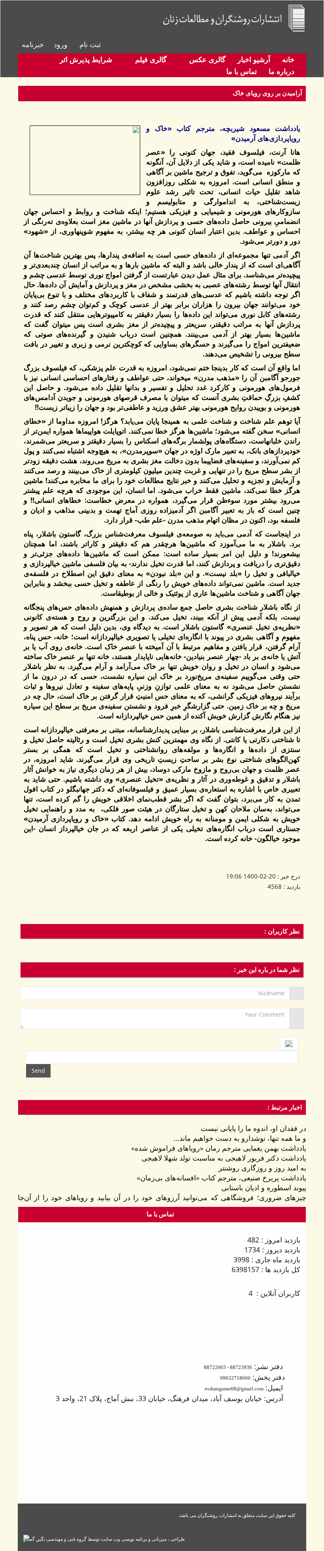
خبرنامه (33, 44)
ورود (61, 44)
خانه (288, 59)
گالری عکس (206, 59)
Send (38, 1070)
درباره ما (281, 71)
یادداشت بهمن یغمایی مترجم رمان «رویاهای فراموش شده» (218, 1148)
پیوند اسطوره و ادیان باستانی (263, 1187)
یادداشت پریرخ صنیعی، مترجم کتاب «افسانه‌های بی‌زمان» (221, 1177)
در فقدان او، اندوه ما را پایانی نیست (253, 1128)
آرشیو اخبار (253, 59)
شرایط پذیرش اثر (86, 59)
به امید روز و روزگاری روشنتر (262, 1167)
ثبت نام (90, 44)
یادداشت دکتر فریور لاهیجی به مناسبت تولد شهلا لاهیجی (223, 1158)
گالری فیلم (150, 59)
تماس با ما (241, 71)
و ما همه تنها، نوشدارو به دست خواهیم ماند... (239, 1138)
